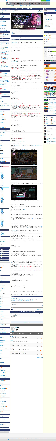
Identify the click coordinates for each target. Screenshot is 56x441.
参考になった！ (40, 11)
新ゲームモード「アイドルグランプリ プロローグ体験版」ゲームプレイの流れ (22, 300)
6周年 (0, 303)
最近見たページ (47, 84)
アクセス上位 (47, 33)
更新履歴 (34, 5)
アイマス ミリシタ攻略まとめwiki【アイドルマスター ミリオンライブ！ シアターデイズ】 (26, 3)
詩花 (1, 231)
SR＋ (2, 145)
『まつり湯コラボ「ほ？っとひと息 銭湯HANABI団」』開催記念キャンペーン (5, 59)
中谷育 (2, 178)
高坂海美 (2, 173)
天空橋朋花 (2, 196)
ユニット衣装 (1, 342)
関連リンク (13, 33)
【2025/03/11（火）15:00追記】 (16, 39)
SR (0, 145)
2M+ (0, 272)
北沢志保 (2, 190)
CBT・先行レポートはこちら (50, 95)
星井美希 (2, 224)
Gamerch (7, 0)
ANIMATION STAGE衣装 (3, 348)
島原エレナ (47, 26)
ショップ (22, 86)
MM (0, 267)
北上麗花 (2, 211)
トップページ (12, 5)
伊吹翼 (2, 209)
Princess (1, 353)
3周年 (0, 298)
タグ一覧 (41, 305)
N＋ (1, 148)
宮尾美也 (2, 226)
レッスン (17, 71)
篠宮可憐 (2, 214)
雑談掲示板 (21, 5)
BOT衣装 (1, 350)
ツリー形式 (18, 314)
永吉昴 (2, 198)
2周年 (0, 296)
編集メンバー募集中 (4, 10)
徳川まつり (2, 177)
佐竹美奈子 (2, 174)
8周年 (0, 306)
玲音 (1, 232)
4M (0, 270)
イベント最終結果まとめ (3, 25)
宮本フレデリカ (3, 234)
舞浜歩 (2, 200)
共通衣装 (1, 337)
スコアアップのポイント (3, 241)
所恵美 (2, 197)
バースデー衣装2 (2, 362)
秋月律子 (2, 188)
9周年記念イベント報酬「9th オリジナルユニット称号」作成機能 (5, 66)
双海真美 (2, 223)
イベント (17, 5)
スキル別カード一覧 (2, 161)
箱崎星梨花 (2, 220)
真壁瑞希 (2, 201)
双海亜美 (2, 222)
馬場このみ (2, 221)
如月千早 (2, 189)
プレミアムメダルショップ (3, 393)
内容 (12, 32)
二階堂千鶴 (2, 199)
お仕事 (15, 71)
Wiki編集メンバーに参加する (28, 0)
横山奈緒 (2, 185)
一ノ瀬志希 (2, 233)
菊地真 (2, 172)
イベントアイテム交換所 (3, 388)
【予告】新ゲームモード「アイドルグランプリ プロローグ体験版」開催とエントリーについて (27, 145)
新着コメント (30, 5)
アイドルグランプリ (14, 42)
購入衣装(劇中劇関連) (2, 340)
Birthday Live (47, 21)
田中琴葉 (2, 176)
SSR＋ (2, 143)
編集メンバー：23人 (21, 0)
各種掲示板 (26, 5)
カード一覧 (1, 158)
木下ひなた (2, 212)
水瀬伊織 (2, 202)
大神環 (2, 210)
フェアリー (1, 153)
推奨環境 (47, 25)
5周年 (0, 301)
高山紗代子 (2, 175)
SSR (0, 143)
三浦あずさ (2, 225)
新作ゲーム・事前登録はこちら (50, 90)
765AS (1, 358)
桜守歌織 (2, 213)
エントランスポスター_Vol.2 (3, 375)
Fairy (0, 355)
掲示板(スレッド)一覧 (40, 357)
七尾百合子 (2, 179)
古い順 (16, 315)
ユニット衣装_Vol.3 (2, 345)
